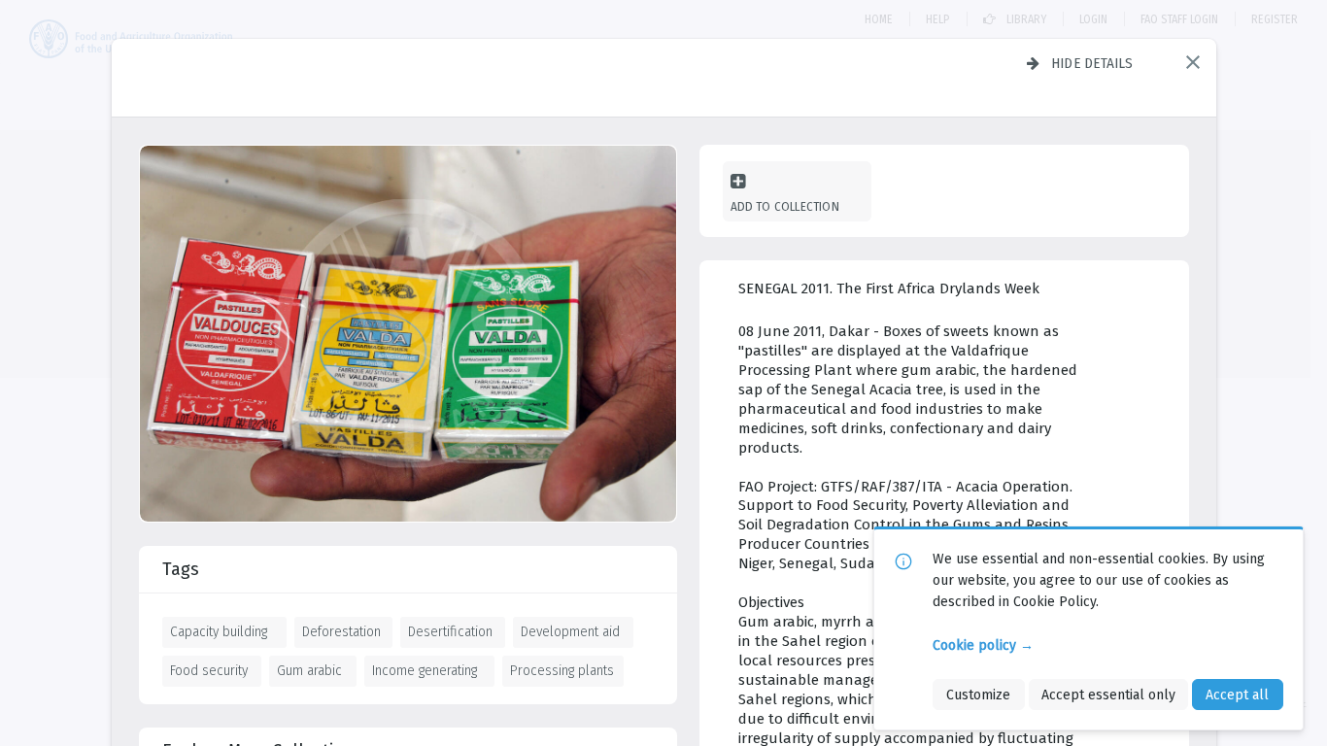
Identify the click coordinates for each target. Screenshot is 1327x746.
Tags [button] (180, 569)
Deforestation (341, 631)
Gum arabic (309, 670)
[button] (1193, 62)
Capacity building (218, 631)
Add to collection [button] (785, 206)
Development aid (570, 631)
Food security (209, 670)
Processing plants (562, 670)
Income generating (424, 670)
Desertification (450, 631)
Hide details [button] (1092, 63)
